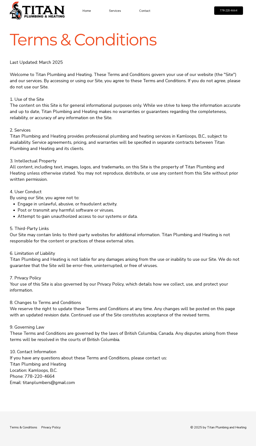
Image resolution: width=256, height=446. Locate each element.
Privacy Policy (51, 427)
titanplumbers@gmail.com (49, 383)
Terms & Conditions (23, 427)
